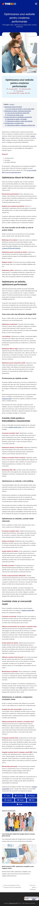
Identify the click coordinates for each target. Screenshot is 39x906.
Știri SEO (27, 93)
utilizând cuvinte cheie (15, 427)
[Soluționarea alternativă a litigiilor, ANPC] (31, 900)
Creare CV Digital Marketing (31, 888)
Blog (12, 24)
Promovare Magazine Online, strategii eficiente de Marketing (11, 886)
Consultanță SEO (14, 93)
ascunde (12, 104)
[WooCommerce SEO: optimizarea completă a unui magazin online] (19, 854)
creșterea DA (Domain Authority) (11, 248)
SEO (21, 687)
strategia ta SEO (6, 398)
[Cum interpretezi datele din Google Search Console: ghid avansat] (19, 821)
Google (22, 93)
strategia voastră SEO (28, 610)
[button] (36, 4)
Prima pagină (5, 24)
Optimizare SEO (26, 89)
